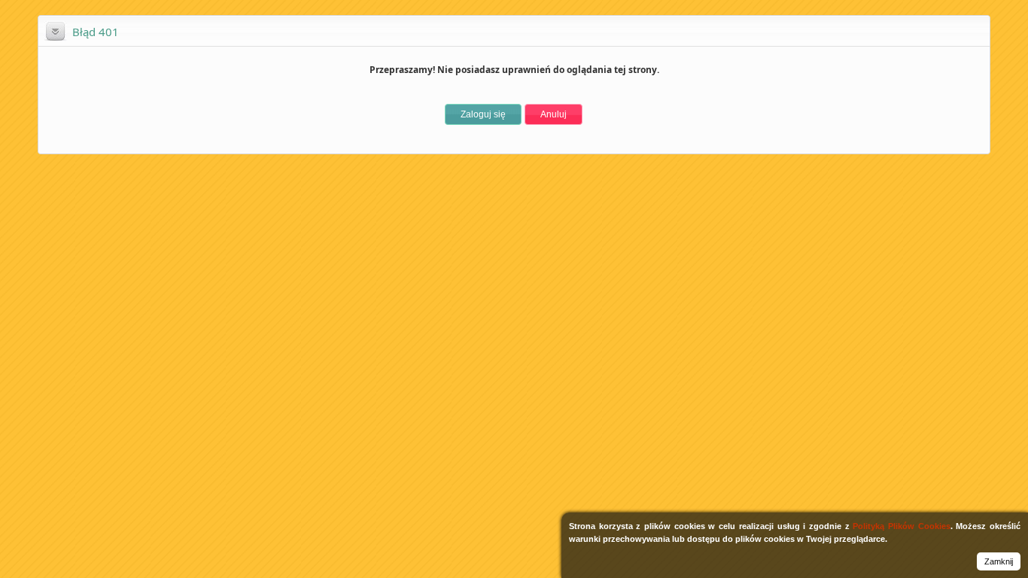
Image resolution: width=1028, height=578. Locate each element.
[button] (483, 114)
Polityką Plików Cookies (901, 526)
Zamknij (998, 561)
